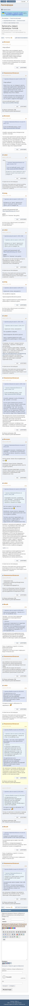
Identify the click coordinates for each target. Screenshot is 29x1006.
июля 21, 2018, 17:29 (6, 318)
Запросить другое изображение (16, 966)
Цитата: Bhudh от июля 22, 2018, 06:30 (14, 691)
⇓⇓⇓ (7, 548)
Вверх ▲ (17, 1001)
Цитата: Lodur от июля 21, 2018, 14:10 (14, 199)
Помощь (12, 1001)
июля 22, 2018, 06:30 (6, 606)
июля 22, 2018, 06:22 (6, 485)
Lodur (6, 155)
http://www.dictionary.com (9, 211)
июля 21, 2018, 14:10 (6, 157)
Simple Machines (18, 1002)
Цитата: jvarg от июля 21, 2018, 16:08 (14, 236)
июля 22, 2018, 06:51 (6, 829)
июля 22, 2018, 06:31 (6, 658)
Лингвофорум (7, 5)
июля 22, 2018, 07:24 (6, 865)
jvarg (5, 193)
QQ (17, 67)
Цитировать (23, 67)
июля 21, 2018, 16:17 (6, 232)
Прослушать (5, 966)
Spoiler (4, 548)
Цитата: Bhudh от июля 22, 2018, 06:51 (14, 869)
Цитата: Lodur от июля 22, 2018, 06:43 (14, 791)
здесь (24, 13)
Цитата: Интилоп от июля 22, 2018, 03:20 (15, 489)
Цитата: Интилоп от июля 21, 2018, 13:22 (15, 384)
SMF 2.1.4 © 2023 (11, 1002)
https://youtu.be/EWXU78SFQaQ (10, 102)
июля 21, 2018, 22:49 (6, 380)
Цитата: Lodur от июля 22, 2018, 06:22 (14, 610)
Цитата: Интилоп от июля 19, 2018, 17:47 (15, 79)
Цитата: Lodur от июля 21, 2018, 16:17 (14, 287)
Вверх (2, 907)
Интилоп (7, 42)
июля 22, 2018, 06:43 (6, 687)
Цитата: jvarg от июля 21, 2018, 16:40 (14, 321)
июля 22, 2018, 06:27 (6, 577)
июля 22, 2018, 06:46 (6, 726)
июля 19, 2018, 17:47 (6, 44)
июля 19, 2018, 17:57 (6, 75)
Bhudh (6, 604)
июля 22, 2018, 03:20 (6, 441)
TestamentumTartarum (11, 73)
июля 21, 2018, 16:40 (6, 284)
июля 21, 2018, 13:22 (6, 118)
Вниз (2, 37)
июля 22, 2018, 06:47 (6, 788)
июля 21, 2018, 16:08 (6, 195)
